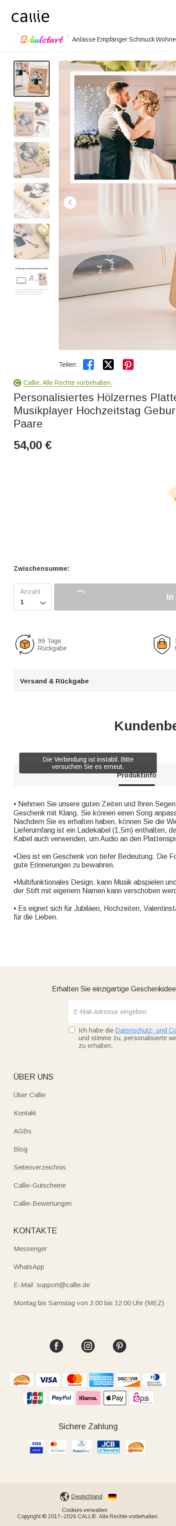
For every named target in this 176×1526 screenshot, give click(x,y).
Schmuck (142, 39)
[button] (70, 202)
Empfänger (112, 39)
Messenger (30, 1248)
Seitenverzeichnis (40, 1167)
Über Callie (30, 1095)
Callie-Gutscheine (40, 1185)
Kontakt (25, 1113)
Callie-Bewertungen (43, 1203)
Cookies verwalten (84, 1510)
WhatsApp (29, 1266)
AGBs (23, 1131)
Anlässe (84, 39)
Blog (21, 1149)
